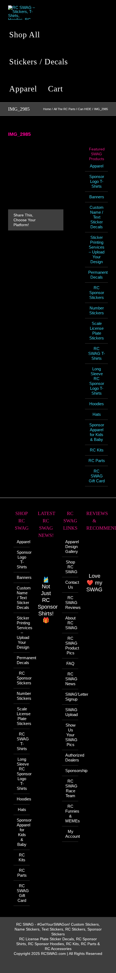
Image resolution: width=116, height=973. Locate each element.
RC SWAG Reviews (70, 602)
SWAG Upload (70, 712)
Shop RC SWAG (70, 567)
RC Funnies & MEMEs (70, 813)
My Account (70, 834)
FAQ (70, 663)
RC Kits (97, 450)
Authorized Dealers (70, 757)
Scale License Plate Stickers (96, 330)
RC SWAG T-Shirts (96, 353)
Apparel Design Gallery (70, 546)
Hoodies (96, 403)
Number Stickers (96, 310)
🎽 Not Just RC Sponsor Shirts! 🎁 (48, 600)
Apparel (96, 166)
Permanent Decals (98, 274)
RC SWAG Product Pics (70, 645)
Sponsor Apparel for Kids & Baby (96, 432)
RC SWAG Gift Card (97, 476)
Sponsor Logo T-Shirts (96, 181)
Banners (96, 196)
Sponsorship (70, 770)
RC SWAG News (70, 679)
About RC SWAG (70, 623)
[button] (77, 88)
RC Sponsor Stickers (96, 292)
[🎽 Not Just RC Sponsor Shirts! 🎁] (46, 560)
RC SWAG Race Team (70, 788)
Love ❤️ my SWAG (94, 582)
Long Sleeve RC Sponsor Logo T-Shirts (96, 381)
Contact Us (70, 584)
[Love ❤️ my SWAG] (94, 555)
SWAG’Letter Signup (70, 696)
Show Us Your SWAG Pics (70, 735)
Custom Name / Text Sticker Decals (97, 217)
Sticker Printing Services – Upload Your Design (96, 249)
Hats (97, 414)
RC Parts (96, 460)
